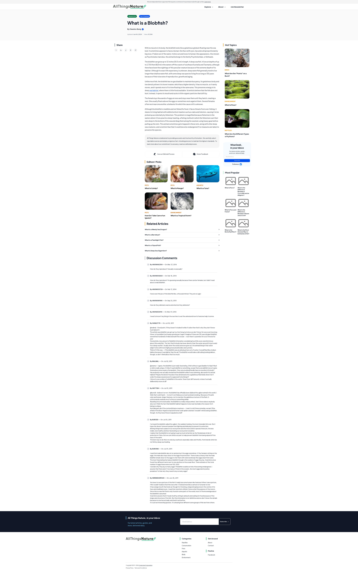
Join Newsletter (237, 7)
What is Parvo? (230, 188)
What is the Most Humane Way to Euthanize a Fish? (243, 232)
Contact (211, 545)
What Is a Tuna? (203, 188)
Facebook (211, 555)
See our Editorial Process (165, 154)
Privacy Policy (129, 568)
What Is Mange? (177, 188)
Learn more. (207, 2)
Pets (147, 185)
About (210, 543)
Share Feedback (202, 154)
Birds (227, 70)
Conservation (186, 545)
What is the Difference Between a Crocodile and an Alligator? (243, 191)
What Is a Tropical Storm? (181, 215)
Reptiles (228, 130)
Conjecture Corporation (145, 565)
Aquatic (200, 185)
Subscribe (237, 160)
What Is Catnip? (151, 188)
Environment (176, 213)
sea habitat (153, 90)
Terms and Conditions (141, 568)
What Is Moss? (230, 105)
